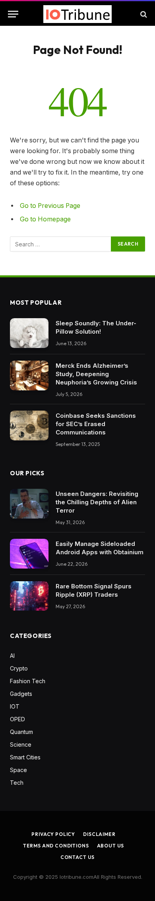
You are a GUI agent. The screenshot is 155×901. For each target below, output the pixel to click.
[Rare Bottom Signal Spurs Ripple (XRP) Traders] (29, 596)
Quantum (21, 731)
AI (12, 655)
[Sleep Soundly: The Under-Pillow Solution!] (29, 333)
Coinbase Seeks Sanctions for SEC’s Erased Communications (96, 424)
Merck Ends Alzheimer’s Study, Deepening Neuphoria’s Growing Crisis (96, 374)
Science (20, 744)
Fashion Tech (27, 681)
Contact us (77, 857)
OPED (17, 719)
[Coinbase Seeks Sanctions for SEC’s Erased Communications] (29, 425)
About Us (110, 846)
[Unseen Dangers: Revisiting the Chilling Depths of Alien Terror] (29, 504)
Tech (16, 782)
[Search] (143, 14)
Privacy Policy (53, 834)
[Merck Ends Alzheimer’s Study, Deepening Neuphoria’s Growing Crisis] (29, 375)
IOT (14, 706)
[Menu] (13, 14)
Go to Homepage (45, 219)
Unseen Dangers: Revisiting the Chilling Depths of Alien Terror (97, 502)
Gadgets (21, 693)
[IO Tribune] (77, 14)
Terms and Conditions (56, 846)
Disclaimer (99, 834)
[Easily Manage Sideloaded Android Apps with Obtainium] (29, 554)
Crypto (19, 668)
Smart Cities (25, 757)
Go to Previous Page (50, 205)
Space (18, 770)
